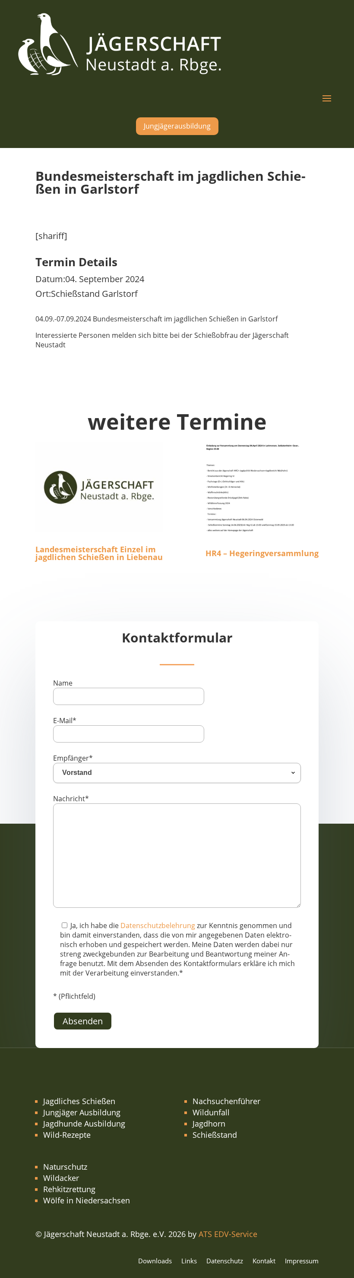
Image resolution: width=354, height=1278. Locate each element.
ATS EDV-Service (228, 1234)
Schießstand (215, 1135)
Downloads (155, 1261)
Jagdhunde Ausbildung (84, 1123)
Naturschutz (65, 1167)
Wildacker (61, 1178)
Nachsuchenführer (226, 1101)
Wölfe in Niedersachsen (86, 1200)
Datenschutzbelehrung (157, 925)
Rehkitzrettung (69, 1189)
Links (189, 1261)
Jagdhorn (209, 1123)
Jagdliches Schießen (79, 1101)
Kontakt (264, 1261)
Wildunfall (211, 1112)
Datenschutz (224, 1261)
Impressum (302, 1261)
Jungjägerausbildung (177, 126)
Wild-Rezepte (67, 1135)
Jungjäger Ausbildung (81, 1112)
